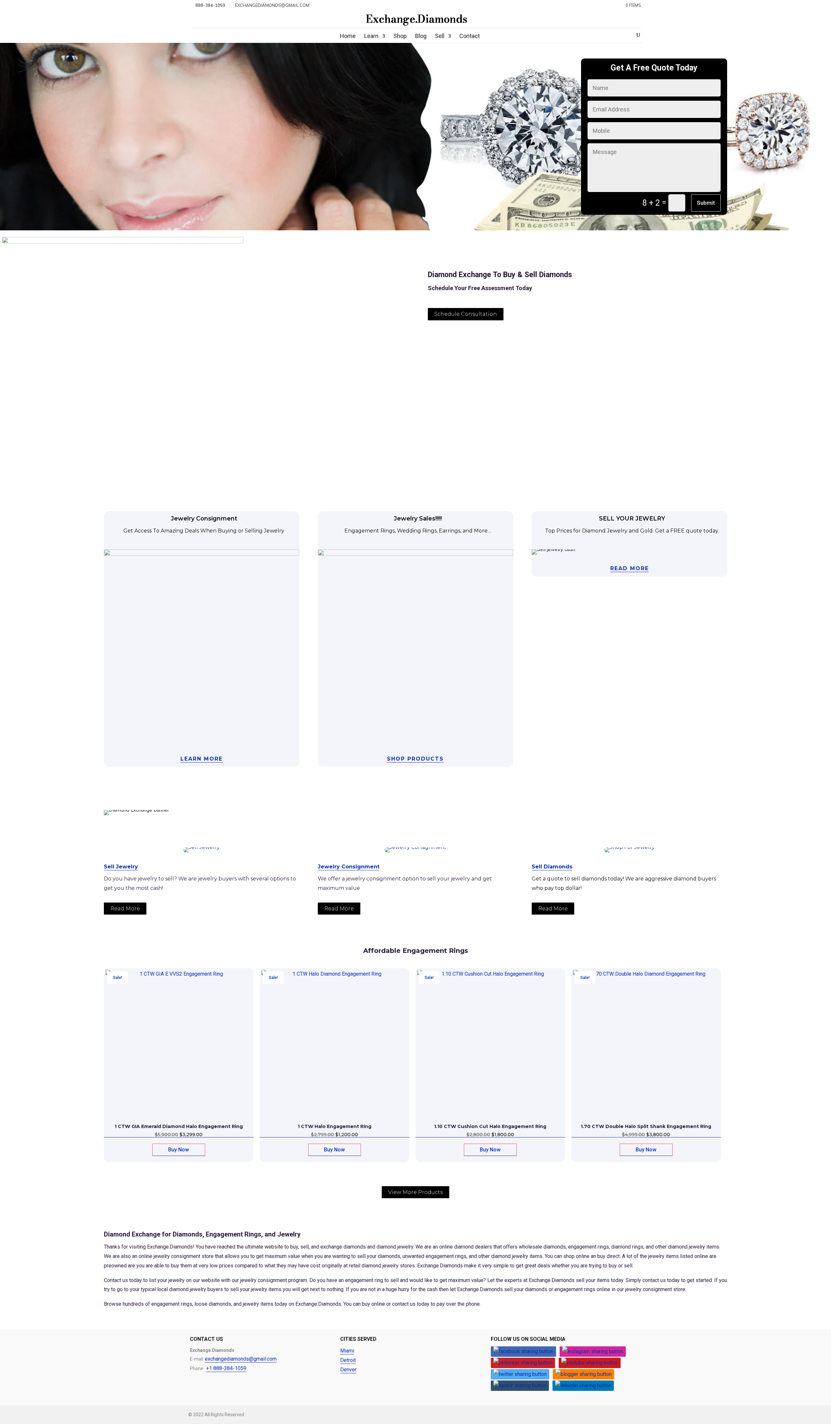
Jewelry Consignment (348, 867)
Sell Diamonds (552, 867)
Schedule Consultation (465, 314)
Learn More (201, 759)
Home (348, 36)
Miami (347, 1351)
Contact (469, 36)
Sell (439, 36)
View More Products (415, 1192)
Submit (706, 202)
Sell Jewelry (121, 867)
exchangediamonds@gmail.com (241, 1359)
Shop (400, 36)
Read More (629, 568)
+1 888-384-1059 (226, 1368)
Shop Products (415, 759)
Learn (371, 36)
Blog (421, 36)
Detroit (348, 1360)
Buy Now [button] (178, 1150)
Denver (348, 1369)
